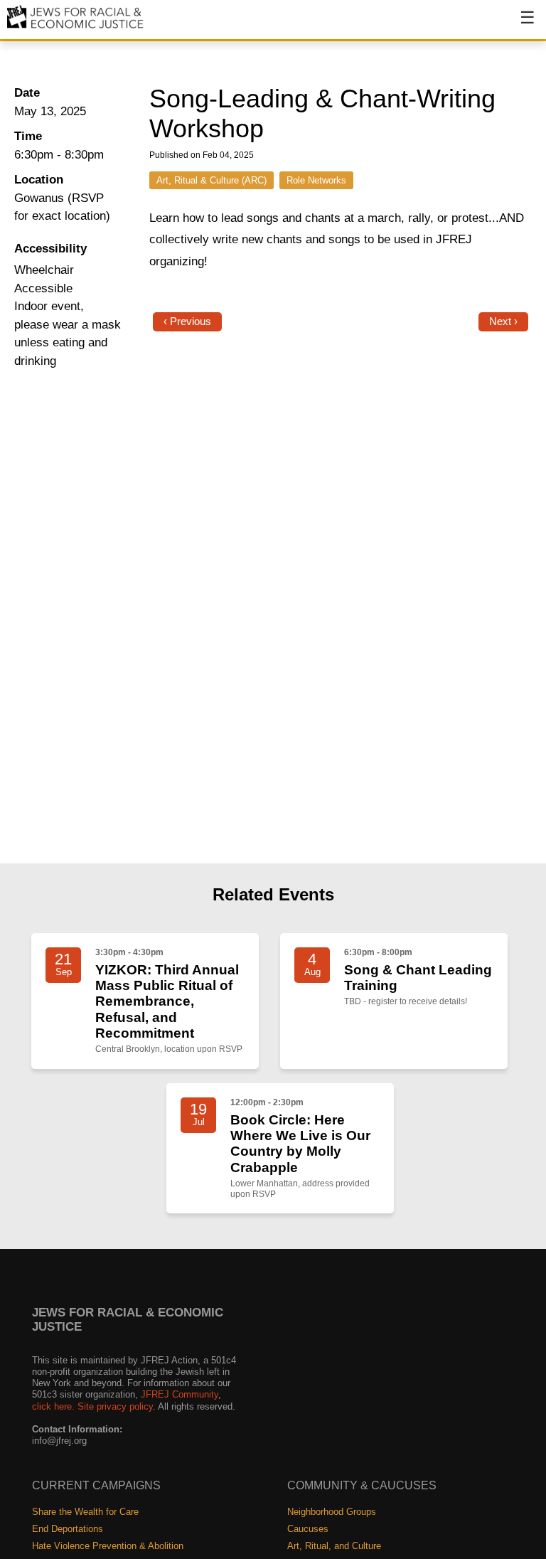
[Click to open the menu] (518, 25)
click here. (53, 1406)
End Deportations (67, 1528)
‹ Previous (187, 321)
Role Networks (316, 180)
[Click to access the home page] (76, 27)
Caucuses (307, 1528)
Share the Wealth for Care (85, 1511)
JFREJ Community (179, 1394)
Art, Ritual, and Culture (334, 1546)
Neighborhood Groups (331, 1511)
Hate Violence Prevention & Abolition (107, 1546)
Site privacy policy (115, 1406)
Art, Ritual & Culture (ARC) (211, 180)
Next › (503, 321)
